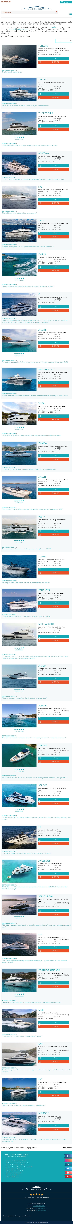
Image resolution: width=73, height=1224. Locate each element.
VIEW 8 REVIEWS (19, 771)
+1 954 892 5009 (41, 1210)
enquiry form (53, 27)
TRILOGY (43, 79)
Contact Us (5, 2)
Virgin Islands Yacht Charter (16, 1171)
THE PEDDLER (45, 113)
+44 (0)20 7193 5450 (39, 1206)
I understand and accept (42, 1222)
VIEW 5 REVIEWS (19, 996)
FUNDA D (43, 46)
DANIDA (42, 443)
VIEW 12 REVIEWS (19, 731)
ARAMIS (42, 330)
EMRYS (42, 254)
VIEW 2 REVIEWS (19, 542)
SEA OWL (43, 785)
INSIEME (42, 745)
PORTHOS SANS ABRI (49, 970)
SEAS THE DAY (45, 896)
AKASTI (42, 477)
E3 (39, 827)
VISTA (41, 403)
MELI (40, 934)
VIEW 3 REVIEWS (19, 280)
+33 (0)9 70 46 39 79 (41, 1208)
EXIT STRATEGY (46, 369)
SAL (40, 187)
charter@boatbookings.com (20, 29)
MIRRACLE (43, 1113)
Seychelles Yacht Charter (15, 1175)
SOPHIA (42, 556)
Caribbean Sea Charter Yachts (17, 1161)
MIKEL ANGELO (46, 624)
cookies (34, 1222)
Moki (41, 1010)
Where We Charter (13, 1177)
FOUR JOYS (44, 590)
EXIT (40, 1044)
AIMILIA (42, 666)
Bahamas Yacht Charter (15, 1173)
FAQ (30, 1216)
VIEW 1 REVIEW (19, 139)
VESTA (41, 516)
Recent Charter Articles (14, 1169)
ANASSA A (43, 153)
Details (55, 58)
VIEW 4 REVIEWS (19, 918)
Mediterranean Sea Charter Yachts (18, 1163)
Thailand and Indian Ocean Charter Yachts (20, 1167)
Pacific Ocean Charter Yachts (16, 1165)
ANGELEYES (44, 861)
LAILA (41, 220)
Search (56, 12)
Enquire (66, 2)
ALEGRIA (42, 705)
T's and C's (25, 1216)
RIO (40, 1079)
